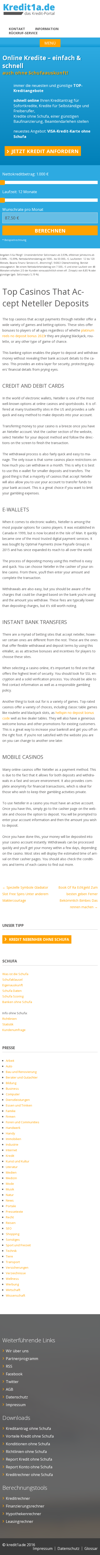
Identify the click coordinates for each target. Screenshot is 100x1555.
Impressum (16, 1404)
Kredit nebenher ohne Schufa (39, 939)
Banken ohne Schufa (17, 1002)
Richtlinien (9, 1019)
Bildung (11, 1083)
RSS (9, 1366)
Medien (11, 1172)
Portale (11, 1206)
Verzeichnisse (16, 1273)
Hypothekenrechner (23, 1513)
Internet (11, 1150)
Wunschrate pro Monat (22, 209)
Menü (50, 43)
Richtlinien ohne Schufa (26, 1451)
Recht (10, 1217)
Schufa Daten (12, 991)
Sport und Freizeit (18, 1245)
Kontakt (17, 29)
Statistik (7, 1024)
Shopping (12, 1234)
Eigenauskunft (12, 985)
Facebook (14, 1374)
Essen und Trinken (19, 1105)
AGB (9, 1389)
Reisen (11, 1223)
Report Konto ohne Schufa (29, 1466)
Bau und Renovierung (21, 1072)
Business (12, 1088)
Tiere (9, 1256)
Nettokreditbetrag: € (25, 174)
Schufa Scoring (12, 996)
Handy (10, 1133)
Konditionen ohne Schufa (28, 1443)
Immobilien (13, 1139)
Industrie (12, 1144)
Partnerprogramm (22, 1358)
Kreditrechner (18, 1498)
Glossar (91, 1548)
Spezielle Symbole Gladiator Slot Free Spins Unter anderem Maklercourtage (25, 894)
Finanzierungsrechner (25, 1506)
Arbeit (10, 1060)
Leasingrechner (19, 1521)
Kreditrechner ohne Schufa (29, 1474)
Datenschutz (17, 1397)
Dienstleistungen (18, 1100)
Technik (11, 1251)
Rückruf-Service (23, 33)
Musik (10, 1189)
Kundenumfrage (14, 1030)
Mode (10, 1184)
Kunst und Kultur (17, 1161)
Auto (9, 1066)
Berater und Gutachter (22, 1077)
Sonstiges (13, 1239)
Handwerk (13, 1128)
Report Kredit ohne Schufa (29, 1459)
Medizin (11, 1178)
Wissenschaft (15, 1295)
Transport (13, 1262)
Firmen (10, 1116)
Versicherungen (17, 1267)
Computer (13, 1094)
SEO (9, 1228)
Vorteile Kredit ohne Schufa (30, 1436)
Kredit (10, 1156)
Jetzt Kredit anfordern (45, 150)
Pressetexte (14, 1211)
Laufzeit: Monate (19, 192)
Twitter (12, 1381)
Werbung (12, 1284)
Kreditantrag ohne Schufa (28, 1428)
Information (47, 29)
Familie (11, 1111)
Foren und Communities (22, 1122)
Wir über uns (17, 1350)
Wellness (12, 1279)
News (10, 1200)
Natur (10, 1195)
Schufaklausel (12, 979)
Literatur (12, 1167)
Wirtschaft (13, 1290)
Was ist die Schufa (15, 974)
